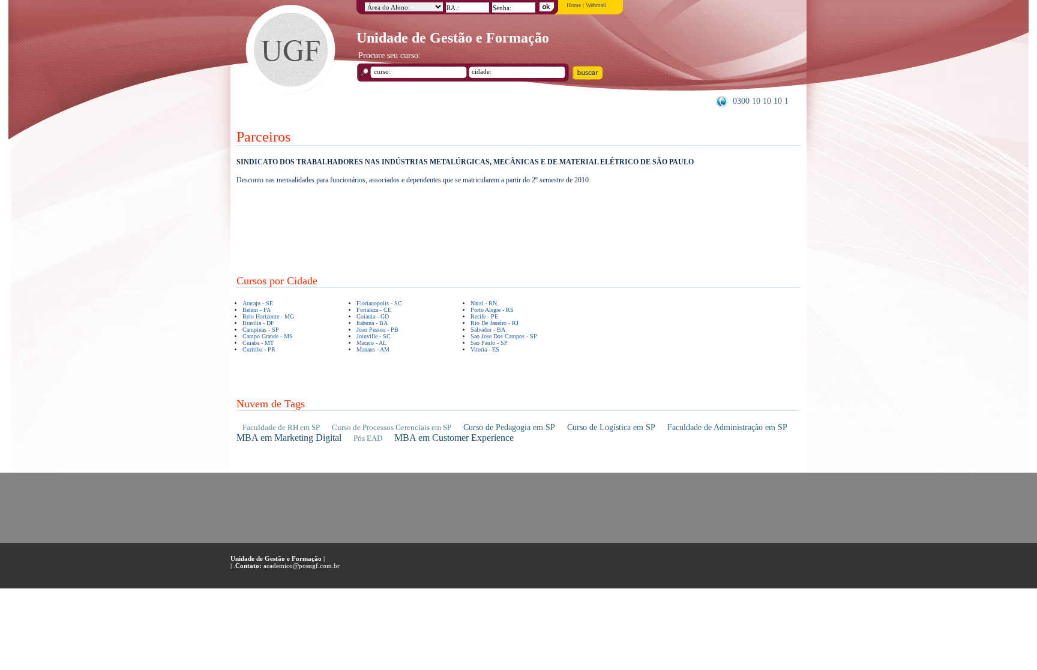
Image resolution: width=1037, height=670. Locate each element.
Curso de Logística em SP (611, 427)
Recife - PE (484, 316)
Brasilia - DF (258, 323)
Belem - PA (256, 310)
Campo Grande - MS (267, 336)
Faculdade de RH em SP (281, 427)
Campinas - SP (260, 329)
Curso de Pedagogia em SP (509, 427)
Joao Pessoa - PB (377, 329)
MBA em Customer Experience (454, 437)
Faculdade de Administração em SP (727, 427)
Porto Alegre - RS (492, 310)
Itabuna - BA (372, 323)
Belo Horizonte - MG (268, 316)
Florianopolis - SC (379, 303)
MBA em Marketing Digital (288, 437)
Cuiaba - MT (258, 342)
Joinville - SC (373, 336)
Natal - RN (483, 303)
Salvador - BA (487, 329)
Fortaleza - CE (373, 310)
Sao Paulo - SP (489, 342)
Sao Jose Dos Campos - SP (503, 336)
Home (574, 5)
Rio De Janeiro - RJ (494, 323)
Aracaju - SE (257, 303)
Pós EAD (367, 438)
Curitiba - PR (258, 349)
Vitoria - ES (484, 349)
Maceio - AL (371, 342)
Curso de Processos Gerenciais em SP (391, 427)
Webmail (596, 5)
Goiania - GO (372, 316)
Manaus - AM (372, 349)
